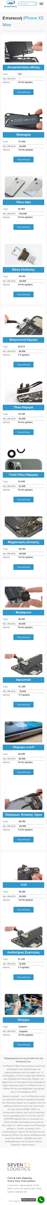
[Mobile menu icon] (41, 4)
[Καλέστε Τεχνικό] (41, 1199)
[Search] (35, 4)
